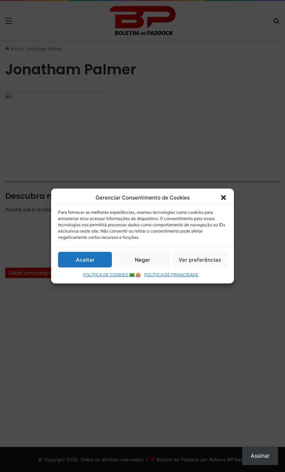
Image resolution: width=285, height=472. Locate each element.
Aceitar (85, 259)
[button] (223, 197)
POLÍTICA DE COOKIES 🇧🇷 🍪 (112, 274)
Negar (142, 259)
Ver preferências (200, 259)
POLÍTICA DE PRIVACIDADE (171, 274)
